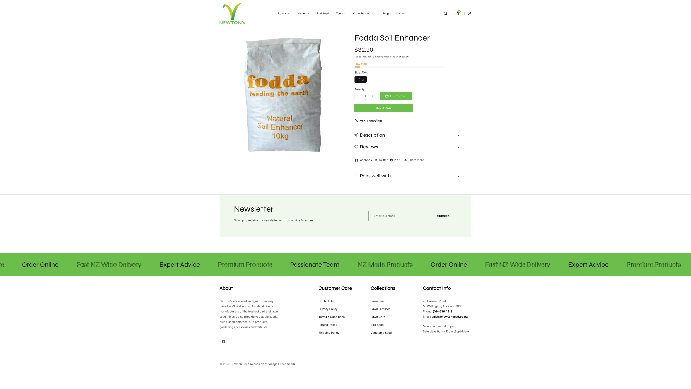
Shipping (378, 56)
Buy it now (384, 108)
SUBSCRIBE (445, 215)
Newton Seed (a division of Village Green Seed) (263, 364)
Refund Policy (328, 325)
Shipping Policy (329, 332)
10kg (360, 79)
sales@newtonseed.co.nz (450, 316)
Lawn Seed (378, 301)
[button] (282, 13)
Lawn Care (378, 317)
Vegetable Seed (381, 332)
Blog (386, 13)
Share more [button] (416, 160)
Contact (401, 13)
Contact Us (326, 301)
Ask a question (371, 120)
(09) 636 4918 (442, 311)
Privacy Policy (328, 309)
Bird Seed (323, 13)
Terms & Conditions (332, 317)
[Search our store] (445, 13)
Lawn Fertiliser (380, 309)
